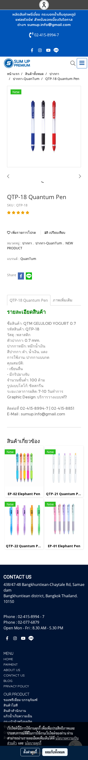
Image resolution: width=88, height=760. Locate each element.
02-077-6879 (28, 622)
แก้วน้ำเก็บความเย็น (18, 716)
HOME (8, 659)
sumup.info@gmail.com (49, 25)
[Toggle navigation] (82, 63)
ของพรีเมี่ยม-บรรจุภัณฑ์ (21, 700)
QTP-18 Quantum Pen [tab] (29, 300)
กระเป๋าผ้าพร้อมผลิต (18, 721)
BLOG (8, 681)
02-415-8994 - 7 (31, 616)
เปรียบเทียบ (56, 232)
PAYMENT (11, 664)
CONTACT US (14, 675)
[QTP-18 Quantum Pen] (44, 126)
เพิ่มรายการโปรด (23, 232)
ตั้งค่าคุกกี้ (30, 752)
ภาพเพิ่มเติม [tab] (63, 300)
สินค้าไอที (11, 705)
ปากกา (27, 243)
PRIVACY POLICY (16, 686)
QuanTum (28, 258)
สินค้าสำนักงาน (15, 711)
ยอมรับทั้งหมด (55, 752)
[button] (71, 63)
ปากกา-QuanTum (49, 243)
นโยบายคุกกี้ (33, 743)
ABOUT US (12, 670)
